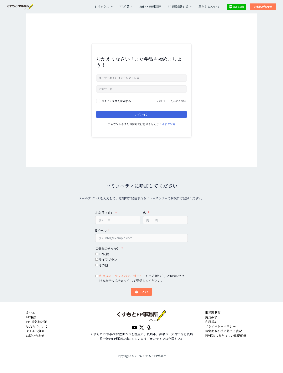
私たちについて (209, 6)
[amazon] (148, 327)
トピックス (101, 6)
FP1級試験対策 (177, 6)
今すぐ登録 (168, 124)
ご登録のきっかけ (107, 248)
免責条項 (211, 317)
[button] (263, 6)
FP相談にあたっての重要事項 (225, 335)
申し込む (141, 292)
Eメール (100, 230)
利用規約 (105, 276)
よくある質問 (35, 331)
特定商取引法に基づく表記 (223, 331)
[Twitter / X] (141, 327)
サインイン (141, 114)
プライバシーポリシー (130, 276)
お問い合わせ (35, 335)
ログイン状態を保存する (116, 101)
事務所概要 (212, 312)
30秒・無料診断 (150, 6)
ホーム (30, 312)
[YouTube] (134, 327)
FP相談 (124, 6)
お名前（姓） (104, 212)
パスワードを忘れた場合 (172, 101)
